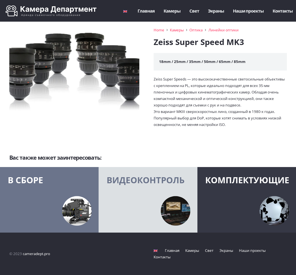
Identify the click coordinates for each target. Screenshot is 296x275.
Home (159, 29)
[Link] (54, 11)
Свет (209, 250)
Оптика (196, 29)
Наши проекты (252, 250)
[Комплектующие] (246, 200)
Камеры (177, 29)
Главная (172, 250)
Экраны (226, 250)
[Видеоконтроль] (148, 200)
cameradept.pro (36, 253)
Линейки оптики (223, 29)
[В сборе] (49, 200)
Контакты (162, 256)
